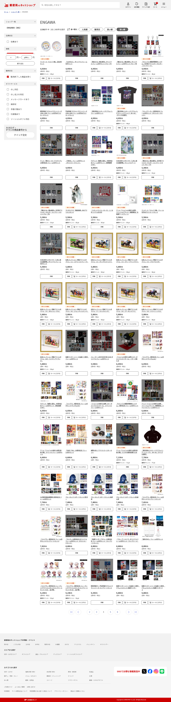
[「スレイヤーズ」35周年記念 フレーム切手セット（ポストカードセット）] (153, 95)
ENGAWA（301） (14, 27)
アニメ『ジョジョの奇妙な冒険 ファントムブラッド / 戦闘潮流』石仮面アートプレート (127, 212)
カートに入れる (55, 78)
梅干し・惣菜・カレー (11, 676)
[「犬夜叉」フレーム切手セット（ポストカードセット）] (76, 145)
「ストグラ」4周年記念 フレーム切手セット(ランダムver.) (76, 405)
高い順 (110, 29)
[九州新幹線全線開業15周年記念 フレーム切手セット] (51, 484)
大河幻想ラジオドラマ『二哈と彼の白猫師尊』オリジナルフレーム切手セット (50, 262)
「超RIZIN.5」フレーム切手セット (152, 539)
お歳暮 (57, 644)
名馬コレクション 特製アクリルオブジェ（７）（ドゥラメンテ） (101, 310)
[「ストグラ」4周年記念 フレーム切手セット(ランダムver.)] (76, 390)
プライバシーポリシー (61, 691)
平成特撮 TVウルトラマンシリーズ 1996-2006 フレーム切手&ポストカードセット (76, 113)
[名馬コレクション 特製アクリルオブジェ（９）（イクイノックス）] (153, 293)
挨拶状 (13, 104)
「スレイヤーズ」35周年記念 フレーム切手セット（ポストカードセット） (152, 113)
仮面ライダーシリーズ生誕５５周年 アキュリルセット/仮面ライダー (128, 587)
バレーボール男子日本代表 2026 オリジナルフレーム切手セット (102, 358)
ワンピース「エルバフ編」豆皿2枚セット (51, 63)
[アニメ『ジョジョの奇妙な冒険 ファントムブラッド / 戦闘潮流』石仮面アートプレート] (127, 194)
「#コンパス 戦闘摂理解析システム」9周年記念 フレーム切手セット (127, 405)
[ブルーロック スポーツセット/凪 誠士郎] (127, 484)
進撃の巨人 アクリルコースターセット (101, 451)
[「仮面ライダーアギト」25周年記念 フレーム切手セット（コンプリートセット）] (102, 526)
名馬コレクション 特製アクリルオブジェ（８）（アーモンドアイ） (126, 310)
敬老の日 (47, 644)
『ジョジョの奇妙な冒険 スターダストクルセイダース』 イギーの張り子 (126, 359)
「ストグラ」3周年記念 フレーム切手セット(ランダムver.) (153, 358)
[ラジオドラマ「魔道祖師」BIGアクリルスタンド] (76, 194)
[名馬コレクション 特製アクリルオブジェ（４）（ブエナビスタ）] (153, 244)
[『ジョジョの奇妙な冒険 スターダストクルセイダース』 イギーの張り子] (127, 341)
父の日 (28, 644)
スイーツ (49, 680)
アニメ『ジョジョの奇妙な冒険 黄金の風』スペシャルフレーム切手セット (51, 452)
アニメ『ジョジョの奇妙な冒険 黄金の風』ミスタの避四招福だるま (126, 451)
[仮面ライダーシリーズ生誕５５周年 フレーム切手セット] (76, 341)
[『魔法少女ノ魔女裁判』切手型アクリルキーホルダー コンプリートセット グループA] (153, 145)
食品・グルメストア (41, 654)
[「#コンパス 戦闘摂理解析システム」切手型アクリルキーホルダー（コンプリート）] (153, 46)
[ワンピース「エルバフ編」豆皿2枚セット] (51, 46)
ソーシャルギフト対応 (20, 119)
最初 (71, 612)
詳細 (43, 78)
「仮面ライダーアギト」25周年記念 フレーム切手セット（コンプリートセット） (101, 541)
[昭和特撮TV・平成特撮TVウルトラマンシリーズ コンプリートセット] (102, 570)
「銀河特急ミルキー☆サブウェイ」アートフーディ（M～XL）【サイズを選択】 (152, 452)
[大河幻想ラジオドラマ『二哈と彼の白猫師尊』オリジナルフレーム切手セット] (51, 244)
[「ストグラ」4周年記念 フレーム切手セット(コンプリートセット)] (51, 526)
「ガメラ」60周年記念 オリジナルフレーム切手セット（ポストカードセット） (76, 541)
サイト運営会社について (19, 691)
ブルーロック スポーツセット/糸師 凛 (102, 498)
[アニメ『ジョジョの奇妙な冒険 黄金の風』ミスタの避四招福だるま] (127, 434)
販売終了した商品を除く (21, 76)
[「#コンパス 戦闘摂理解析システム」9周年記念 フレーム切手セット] (127, 390)
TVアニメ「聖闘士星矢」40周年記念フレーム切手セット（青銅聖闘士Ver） (101, 163)
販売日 (97, 29)
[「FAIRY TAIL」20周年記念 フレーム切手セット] (76, 434)
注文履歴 (136, 7)
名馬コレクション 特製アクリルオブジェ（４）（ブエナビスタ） (152, 261)
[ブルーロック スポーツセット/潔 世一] (76, 484)
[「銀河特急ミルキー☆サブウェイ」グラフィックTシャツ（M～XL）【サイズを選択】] (127, 95)
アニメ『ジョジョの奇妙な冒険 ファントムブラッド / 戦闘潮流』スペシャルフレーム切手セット (153, 406)
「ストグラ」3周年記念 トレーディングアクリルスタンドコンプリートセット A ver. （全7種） (51, 588)
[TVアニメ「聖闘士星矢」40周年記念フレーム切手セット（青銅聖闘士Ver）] (102, 145)
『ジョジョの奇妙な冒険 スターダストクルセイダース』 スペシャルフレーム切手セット (101, 406)
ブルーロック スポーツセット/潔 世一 (76, 498)
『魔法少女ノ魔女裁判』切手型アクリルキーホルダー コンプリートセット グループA (153, 163)
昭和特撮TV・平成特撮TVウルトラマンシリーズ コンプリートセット (102, 587)
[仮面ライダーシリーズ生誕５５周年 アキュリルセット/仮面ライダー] (127, 570)
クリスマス (77, 644)
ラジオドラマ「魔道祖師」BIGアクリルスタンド (76, 211)
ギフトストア (26, 654)
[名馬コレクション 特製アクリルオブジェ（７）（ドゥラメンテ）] (102, 293)
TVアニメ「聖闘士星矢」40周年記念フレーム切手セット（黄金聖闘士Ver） (51, 406)
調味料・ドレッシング (54, 676)
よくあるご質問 (20, 687)
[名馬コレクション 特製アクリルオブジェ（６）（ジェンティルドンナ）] (76, 293)
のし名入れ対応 (17, 94)
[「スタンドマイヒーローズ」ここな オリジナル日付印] (102, 194)
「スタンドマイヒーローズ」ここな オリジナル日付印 (102, 211)
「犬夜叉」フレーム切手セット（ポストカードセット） (75, 162)
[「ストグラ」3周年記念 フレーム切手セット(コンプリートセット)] (153, 484)
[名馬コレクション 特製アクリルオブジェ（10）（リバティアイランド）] (51, 341)
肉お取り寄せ (51, 672)
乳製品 (91, 672)
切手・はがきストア (10, 654)
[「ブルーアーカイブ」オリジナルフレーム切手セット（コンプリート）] (127, 526)
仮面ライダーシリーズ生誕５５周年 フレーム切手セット (77, 358)
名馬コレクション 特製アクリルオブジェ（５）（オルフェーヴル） (50, 310)
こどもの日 (16, 644)
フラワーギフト (73, 680)
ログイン (128, 7)
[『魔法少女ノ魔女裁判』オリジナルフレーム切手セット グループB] (127, 46)
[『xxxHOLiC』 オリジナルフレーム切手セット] (76, 46)
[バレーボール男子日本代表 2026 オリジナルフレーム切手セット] (102, 341)
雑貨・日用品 (29, 680)
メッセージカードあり (20, 99)
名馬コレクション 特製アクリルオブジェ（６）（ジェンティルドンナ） (76, 310)
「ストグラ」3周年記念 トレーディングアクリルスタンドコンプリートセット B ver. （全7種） (76, 588)
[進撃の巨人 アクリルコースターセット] (102, 434)
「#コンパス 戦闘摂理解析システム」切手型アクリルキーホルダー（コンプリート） (152, 64)
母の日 (6, 644)
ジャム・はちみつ (30, 676)
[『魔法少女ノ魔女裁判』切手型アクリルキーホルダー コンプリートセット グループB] (51, 194)
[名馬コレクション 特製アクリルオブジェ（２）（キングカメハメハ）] (102, 244)
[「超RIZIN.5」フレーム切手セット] (153, 526)
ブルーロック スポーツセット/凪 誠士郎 (127, 498)
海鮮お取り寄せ (30, 672)
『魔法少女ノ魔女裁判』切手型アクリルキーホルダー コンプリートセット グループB (51, 212)
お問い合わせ (31, 687)
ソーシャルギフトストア (74, 654)
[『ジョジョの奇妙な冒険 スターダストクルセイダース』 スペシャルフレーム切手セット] (102, 390)
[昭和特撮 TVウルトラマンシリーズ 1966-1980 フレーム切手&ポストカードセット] (51, 95)
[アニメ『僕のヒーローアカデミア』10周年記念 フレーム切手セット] (51, 145)
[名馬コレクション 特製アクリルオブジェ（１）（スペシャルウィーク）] (76, 244)
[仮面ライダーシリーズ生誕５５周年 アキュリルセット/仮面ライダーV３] (153, 570)
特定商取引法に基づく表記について (41, 691)
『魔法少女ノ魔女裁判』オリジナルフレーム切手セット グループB (126, 63)
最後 (135, 612)
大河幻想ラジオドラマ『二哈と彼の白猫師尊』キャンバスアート (126, 162)
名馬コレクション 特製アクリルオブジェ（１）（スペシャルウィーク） (76, 261)
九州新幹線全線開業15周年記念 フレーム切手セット (51, 498)
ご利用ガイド (8, 687)
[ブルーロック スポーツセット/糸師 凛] (102, 484)
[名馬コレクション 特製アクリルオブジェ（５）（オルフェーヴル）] (51, 293)
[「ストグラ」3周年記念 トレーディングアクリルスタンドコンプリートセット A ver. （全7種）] (51, 570)
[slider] (6, 53)
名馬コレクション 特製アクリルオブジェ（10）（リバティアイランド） (50, 359)
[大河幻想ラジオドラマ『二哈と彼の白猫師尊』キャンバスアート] (127, 145)
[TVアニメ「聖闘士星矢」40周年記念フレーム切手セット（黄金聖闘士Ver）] (51, 390)
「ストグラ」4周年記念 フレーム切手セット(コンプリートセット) (51, 540)
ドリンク (71, 676)
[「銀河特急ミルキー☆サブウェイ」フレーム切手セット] (102, 95)
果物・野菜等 (72, 672)
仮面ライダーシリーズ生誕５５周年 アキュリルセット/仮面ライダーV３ (153, 588)
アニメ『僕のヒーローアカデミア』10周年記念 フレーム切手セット (51, 162)
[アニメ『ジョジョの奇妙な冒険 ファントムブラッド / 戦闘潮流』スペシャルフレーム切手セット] (153, 390)
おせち (67, 644)
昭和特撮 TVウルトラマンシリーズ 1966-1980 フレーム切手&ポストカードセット (51, 113)
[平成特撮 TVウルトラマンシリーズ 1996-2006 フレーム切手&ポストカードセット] (76, 95)
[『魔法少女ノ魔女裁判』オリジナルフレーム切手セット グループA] (102, 46)
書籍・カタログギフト (96, 680)
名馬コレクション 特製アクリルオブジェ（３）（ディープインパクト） (127, 261)
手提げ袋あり (16, 109)
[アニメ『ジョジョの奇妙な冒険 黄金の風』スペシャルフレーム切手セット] (51, 434)
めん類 (6, 680)
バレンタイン (90, 644)
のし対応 (14, 89)
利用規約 (7, 691)
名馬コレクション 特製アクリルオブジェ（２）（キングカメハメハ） (101, 261)
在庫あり (14, 41)
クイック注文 (146, 7)
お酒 (90, 676)
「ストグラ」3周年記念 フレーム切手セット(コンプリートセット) (153, 498)
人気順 (84, 29)
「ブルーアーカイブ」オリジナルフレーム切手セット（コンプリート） (127, 540)
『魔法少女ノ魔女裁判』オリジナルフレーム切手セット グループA (101, 63)
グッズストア (57, 654)
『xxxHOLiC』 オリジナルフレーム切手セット (76, 63)
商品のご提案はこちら (78, 691)
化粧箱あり (15, 114)
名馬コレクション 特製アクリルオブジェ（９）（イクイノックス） (152, 310)
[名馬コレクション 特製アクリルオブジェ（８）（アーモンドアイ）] (127, 293)
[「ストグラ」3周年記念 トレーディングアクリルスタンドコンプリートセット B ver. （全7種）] (76, 570)
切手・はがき (8, 672)
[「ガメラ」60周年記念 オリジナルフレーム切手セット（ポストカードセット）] (76, 526)
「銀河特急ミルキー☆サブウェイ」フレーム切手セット (101, 112)
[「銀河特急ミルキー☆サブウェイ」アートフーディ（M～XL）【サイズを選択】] (153, 434)
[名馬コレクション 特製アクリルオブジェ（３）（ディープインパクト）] (127, 244)
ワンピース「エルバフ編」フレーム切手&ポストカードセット (153, 211)
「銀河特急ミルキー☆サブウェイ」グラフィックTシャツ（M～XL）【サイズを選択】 (127, 113)
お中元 (37, 644)
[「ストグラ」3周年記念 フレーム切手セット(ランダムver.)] (153, 341)
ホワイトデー (104, 644)
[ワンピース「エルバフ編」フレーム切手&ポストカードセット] (153, 194)
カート (155, 7)
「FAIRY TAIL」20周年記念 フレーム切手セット (76, 451)
